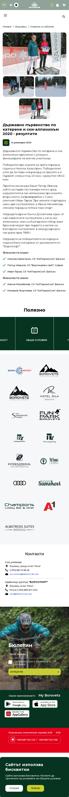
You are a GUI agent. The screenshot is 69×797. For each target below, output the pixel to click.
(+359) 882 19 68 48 (19, 570)
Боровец (21, 26)
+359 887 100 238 (48, 740)
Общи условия (36, 340)
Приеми (35, 788)
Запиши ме (16, 672)
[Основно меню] (5, 15)
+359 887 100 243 (26, 740)
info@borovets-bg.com (21, 594)
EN (4, 5)
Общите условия (49, 778)
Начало (7, 26)
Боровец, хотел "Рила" (21, 586)
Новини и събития (42, 26)
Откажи (14, 788)
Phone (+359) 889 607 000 (24, 590)
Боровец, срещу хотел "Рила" (25, 566)
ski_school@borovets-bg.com (24, 574)
